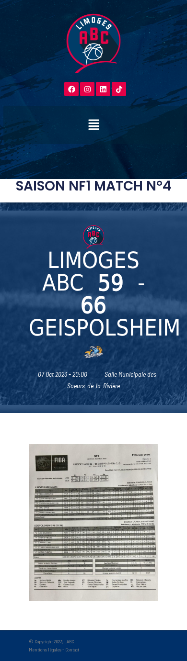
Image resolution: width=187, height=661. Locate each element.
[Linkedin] (103, 89)
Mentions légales (45, 649)
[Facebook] (71, 89)
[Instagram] (87, 89)
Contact (72, 649)
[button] (93, 125)
